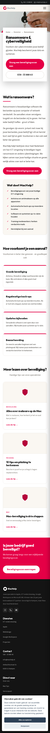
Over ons (6, 681)
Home (8, 32)
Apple (5, 627)
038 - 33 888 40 (27, 2)
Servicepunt (7, 691)
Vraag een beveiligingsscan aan (23, 64)
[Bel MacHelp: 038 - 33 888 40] (10, 610)
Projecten (6, 642)
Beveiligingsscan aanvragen (21, 569)
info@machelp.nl (41, 2)
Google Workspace (10, 637)
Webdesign (7, 632)
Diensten (17, 32)
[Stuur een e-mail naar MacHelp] (16, 610)
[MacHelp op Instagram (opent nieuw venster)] (5, 610)
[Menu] (44, 8)
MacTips (6, 686)
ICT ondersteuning (9, 622)
